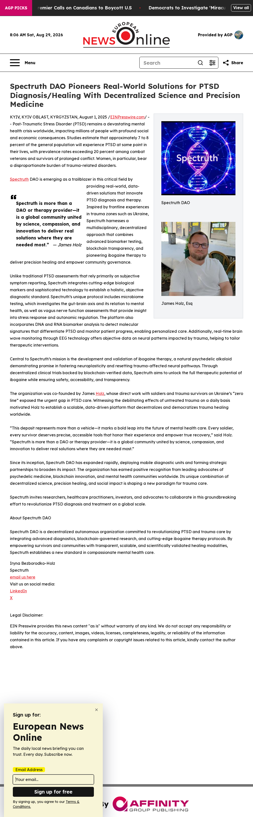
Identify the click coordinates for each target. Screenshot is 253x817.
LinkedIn (18, 590)
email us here (22, 577)
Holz (100, 393)
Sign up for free (53, 792)
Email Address (28, 769)
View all (241, 7)
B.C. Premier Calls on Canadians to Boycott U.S (78, 8)
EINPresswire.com (127, 117)
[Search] (200, 62)
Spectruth (19, 179)
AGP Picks (16, 7)
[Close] (96, 709)
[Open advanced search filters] (212, 62)
